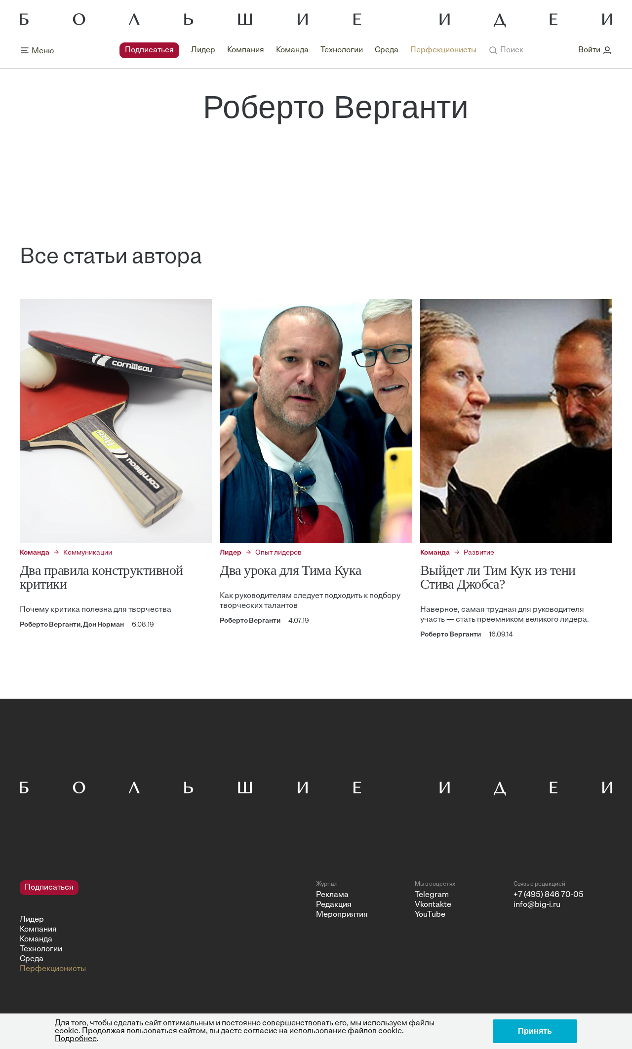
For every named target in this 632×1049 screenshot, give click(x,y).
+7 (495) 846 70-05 (549, 895)
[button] (505, 50)
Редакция (334, 905)
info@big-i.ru (537, 905)
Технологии (341, 50)
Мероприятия (342, 915)
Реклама (332, 895)
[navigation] (297, 50)
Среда (386, 50)
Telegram (432, 895)
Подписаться (149, 50)
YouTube (430, 915)
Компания (245, 50)
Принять (535, 1031)
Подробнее (76, 1039)
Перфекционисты (443, 50)
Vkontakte (433, 905)
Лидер (203, 50)
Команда (292, 50)
